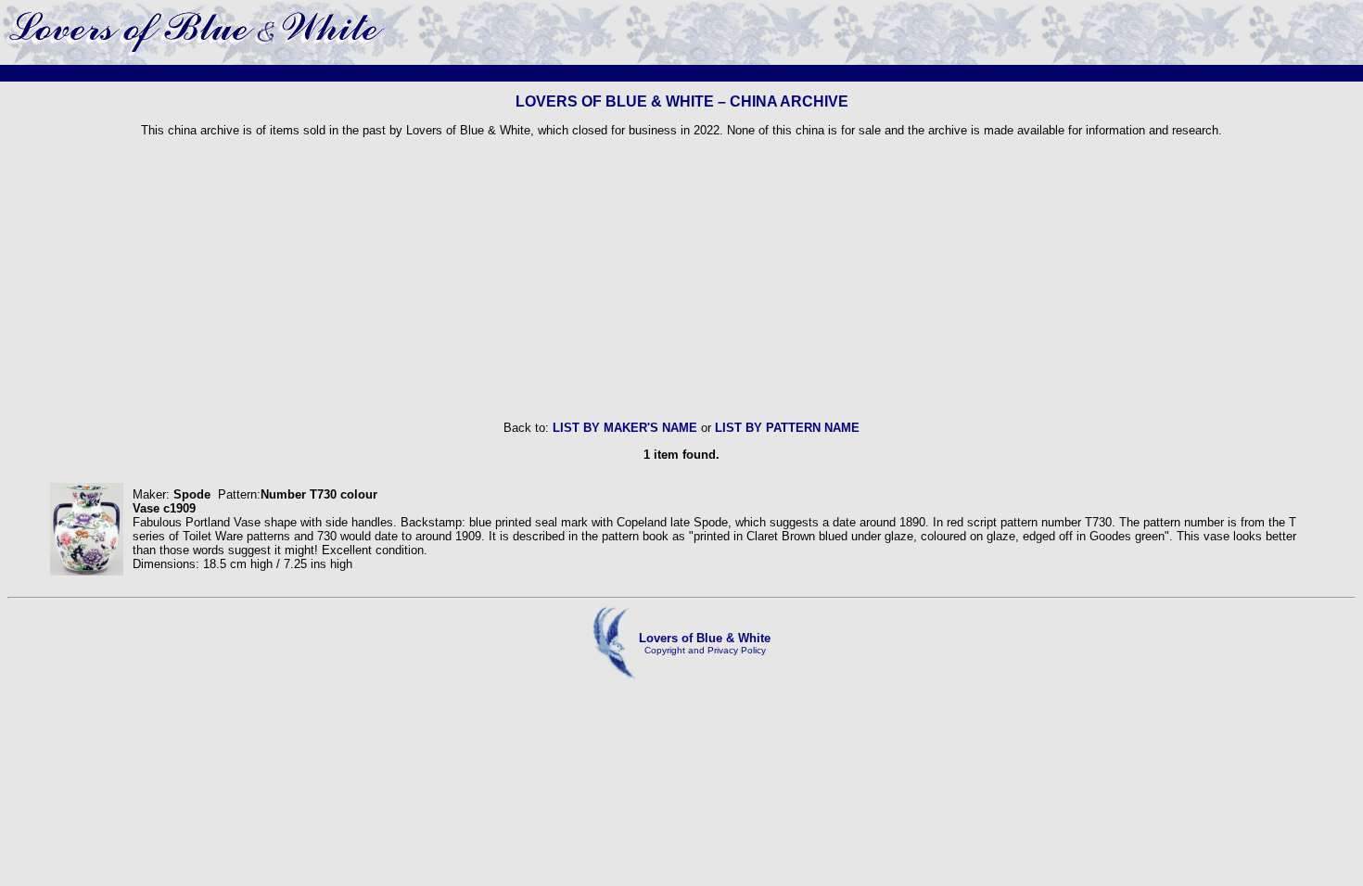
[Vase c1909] (86, 571)
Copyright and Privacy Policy (705, 650)
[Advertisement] (681, 279)
